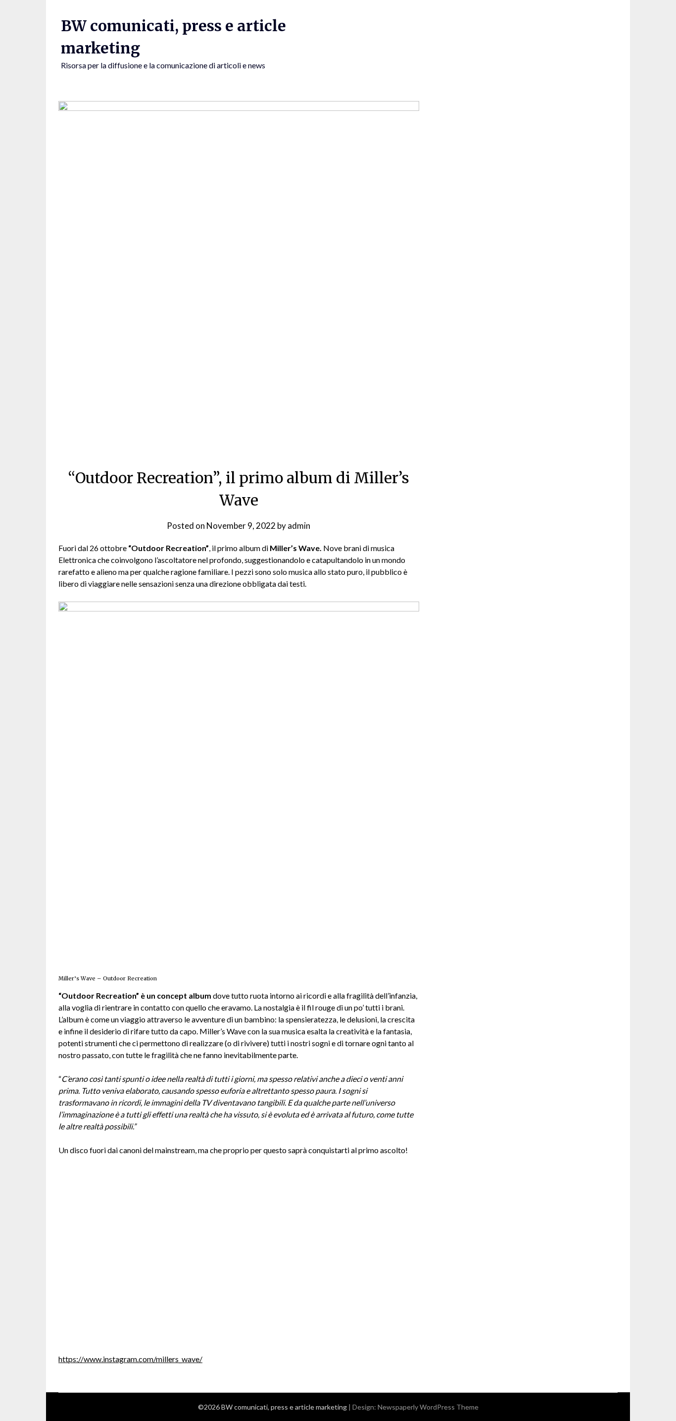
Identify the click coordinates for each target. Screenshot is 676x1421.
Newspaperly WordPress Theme (428, 1407)
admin (299, 525)
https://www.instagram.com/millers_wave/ (130, 1359)
